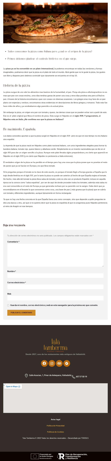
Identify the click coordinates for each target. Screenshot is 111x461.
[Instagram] (51, 363)
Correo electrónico (16, 282)
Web (9, 294)
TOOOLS (85, 438)
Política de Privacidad (55, 426)
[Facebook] (44, 363)
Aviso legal (55, 420)
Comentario (13, 242)
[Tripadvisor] (59, 363)
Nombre (11, 271)
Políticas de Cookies (55, 432)
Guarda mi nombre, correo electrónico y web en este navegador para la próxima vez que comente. (54, 305)
